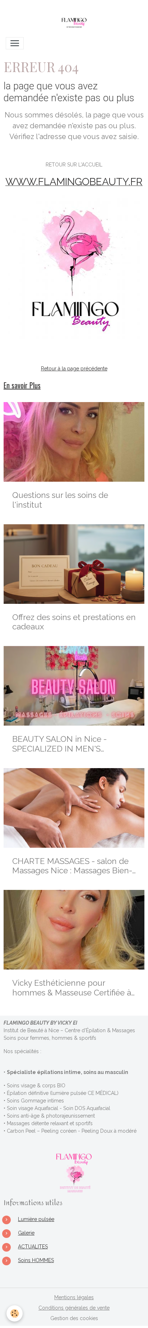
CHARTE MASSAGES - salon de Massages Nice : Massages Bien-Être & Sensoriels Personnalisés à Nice (73, 866)
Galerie (26, 1233)
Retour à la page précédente (74, 368)
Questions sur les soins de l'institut (60, 499)
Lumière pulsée (36, 1219)
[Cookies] (14, 1313)
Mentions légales (74, 1297)
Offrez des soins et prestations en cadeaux (74, 622)
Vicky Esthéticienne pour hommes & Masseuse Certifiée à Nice (71, 988)
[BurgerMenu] (15, 43)
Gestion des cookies (74, 1318)
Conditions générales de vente (74, 1308)
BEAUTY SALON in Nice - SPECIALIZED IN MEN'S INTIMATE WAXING (59, 744)
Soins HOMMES (36, 1260)
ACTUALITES (33, 1246)
